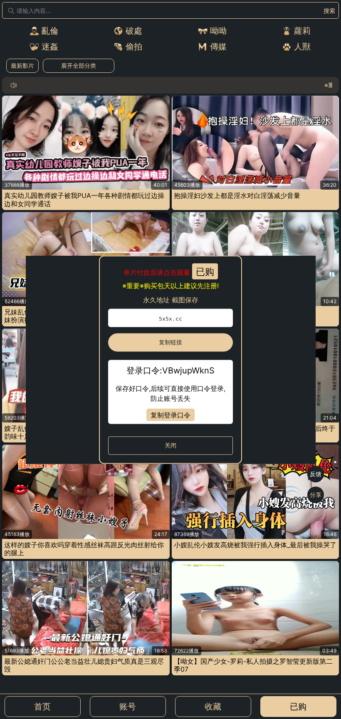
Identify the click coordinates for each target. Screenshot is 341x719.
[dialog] (171, 359)
